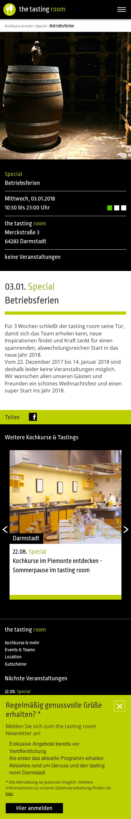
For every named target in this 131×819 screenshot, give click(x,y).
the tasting (42, 9)
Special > (43, 26)
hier (9, 793)
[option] (65, 524)
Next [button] (126, 529)
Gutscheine (15, 664)
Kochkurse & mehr (22, 643)
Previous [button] (5, 529)
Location (13, 657)
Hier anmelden (34, 808)
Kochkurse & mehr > (20, 26)
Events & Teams (20, 650)
